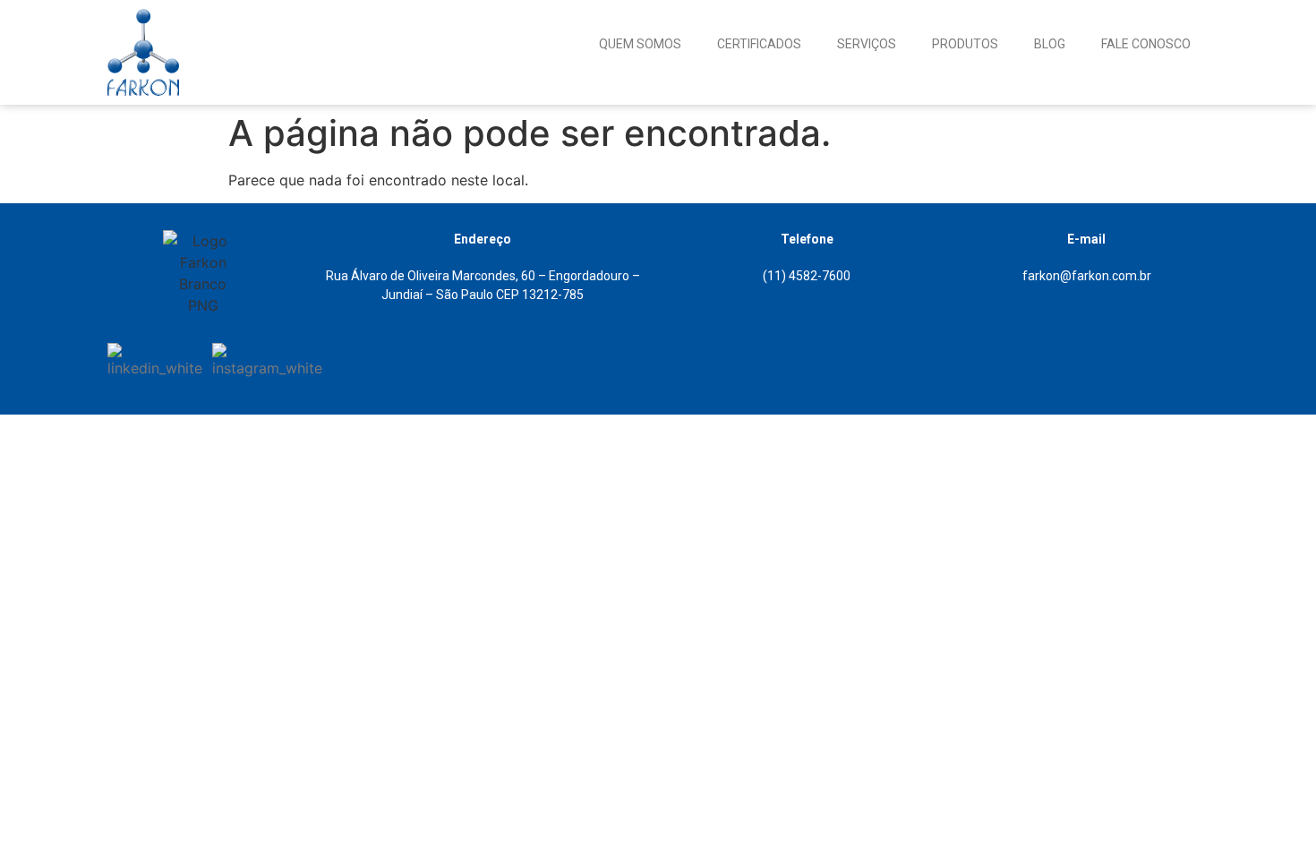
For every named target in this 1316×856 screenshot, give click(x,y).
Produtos (965, 44)
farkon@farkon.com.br (1086, 276)
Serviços (866, 44)
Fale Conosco (1146, 44)
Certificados (759, 44)
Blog (1049, 44)
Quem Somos (640, 44)
